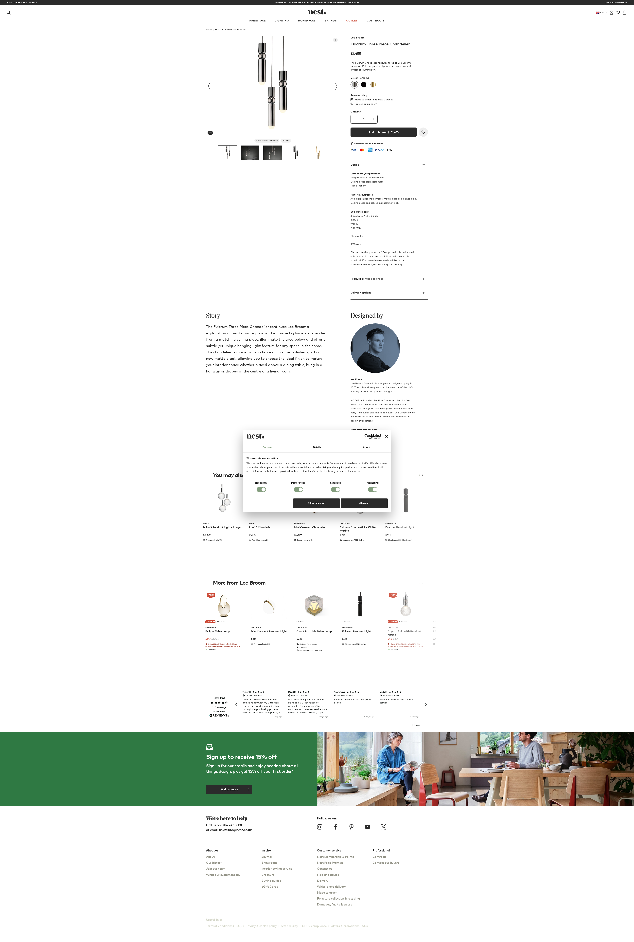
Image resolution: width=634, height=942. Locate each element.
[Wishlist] (618, 12)
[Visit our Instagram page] (319, 827)
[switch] (298, 489)
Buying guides (271, 880)
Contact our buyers (385, 862)
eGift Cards (270, 886)
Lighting (282, 20)
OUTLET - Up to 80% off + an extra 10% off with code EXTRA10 (317, 2)
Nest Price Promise (330, 862)
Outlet (352, 20)
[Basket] (624, 12)
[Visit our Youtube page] (367, 827)
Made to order (327, 892)
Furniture (257, 20)
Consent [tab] (267, 447)
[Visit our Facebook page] (335, 827)
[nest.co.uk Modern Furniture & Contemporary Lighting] (317, 12)
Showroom (269, 862)
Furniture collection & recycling (338, 898)
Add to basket (384, 132)
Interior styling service (277, 868)
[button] (236, 704)
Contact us (324, 868)
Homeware (307, 20)
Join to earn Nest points (22, 2)
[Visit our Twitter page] (383, 827)
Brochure (268, 874)
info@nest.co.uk (239, 830)
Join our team (215, 868)
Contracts (376, 20)
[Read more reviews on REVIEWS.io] (219, 716)
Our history (214, 862)
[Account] (611, 12)
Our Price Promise (616, 2)
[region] (331, 704)
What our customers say (223, 874)
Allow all (364, 503)
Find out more (229, 789)
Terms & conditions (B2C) (224, 926)
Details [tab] (317, 447)
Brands (331, 20)
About (210, 856)
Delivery (322, 880)
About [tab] (366, 447)
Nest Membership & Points (335, 856)
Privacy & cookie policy (261, 926)
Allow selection (316, 503)
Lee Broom (358, 37)
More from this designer (364, 429)
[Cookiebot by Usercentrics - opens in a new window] (366, 436)
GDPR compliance (314, 926)
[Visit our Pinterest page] (351, 827)
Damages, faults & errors (334, 904)
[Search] (9, 12)
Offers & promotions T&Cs (349, 926)
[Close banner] (386, 436)
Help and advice (328, 874)
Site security (289, 926)
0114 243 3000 (232, 825)
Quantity (356, 111)
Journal (267, 856)
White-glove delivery (331, 886)
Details (355, 164)
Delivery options (361, 292)
